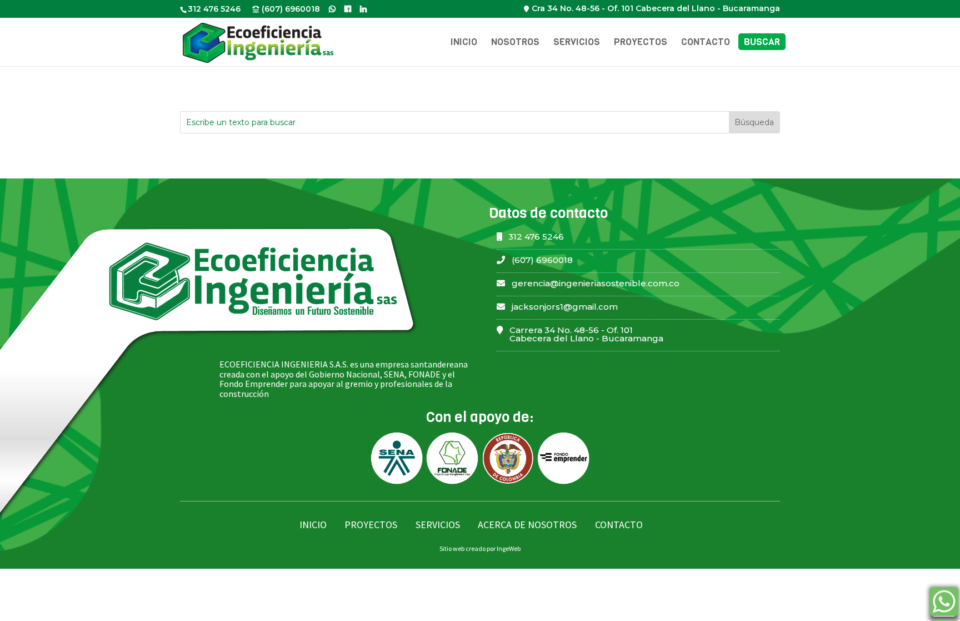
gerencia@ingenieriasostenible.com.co (595, 283)
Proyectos (640, 42)
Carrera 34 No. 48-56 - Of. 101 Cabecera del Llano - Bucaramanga (586, 334)
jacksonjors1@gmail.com (565, 306)
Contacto (705, 42)
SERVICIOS (438, 524)
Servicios (576, 42)
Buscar (762, 42)
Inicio (464, 42)
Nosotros (515, 42)
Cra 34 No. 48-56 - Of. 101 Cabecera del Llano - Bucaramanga (656, 8)
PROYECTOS (370, 524)
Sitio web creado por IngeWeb (480, 548)
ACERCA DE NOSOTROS (527, 524)
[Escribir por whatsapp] (943, 604)
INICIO (313, 524)
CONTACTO (619, 524)
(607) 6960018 (291, 9)
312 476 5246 (214, 9)
